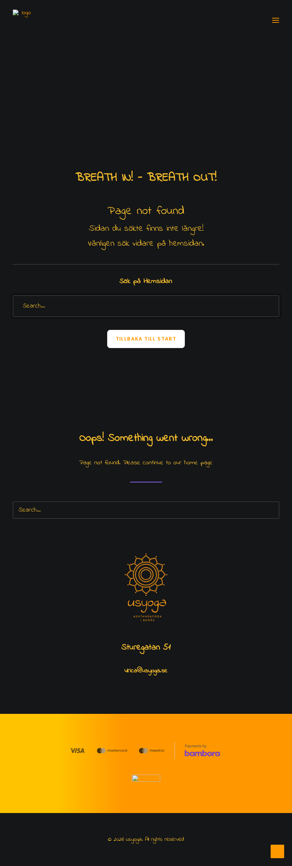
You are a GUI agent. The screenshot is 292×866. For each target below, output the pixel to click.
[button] (275, 20)
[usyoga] (23, 20)
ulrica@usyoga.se (146, 670)
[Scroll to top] (277, 851)
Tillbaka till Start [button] (146, 338)
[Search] (146, 306)
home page (198, 462)
